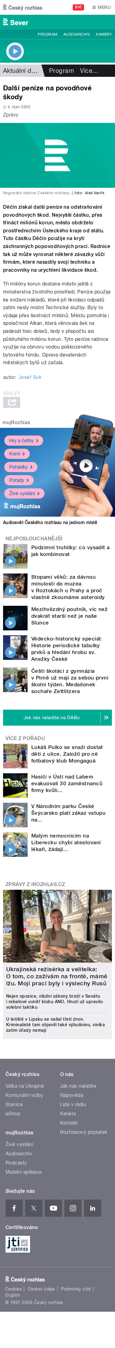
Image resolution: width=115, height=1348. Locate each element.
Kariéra (68, 1114)
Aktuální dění (21, 70)
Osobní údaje (41, 1289)
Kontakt (69, 1123)
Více (89, 70)
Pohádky (18, 467)
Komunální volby (24, 1095)
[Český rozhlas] (22, 7)
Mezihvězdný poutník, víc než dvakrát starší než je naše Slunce (69, 616)
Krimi (14, 454)
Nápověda (71, 1095)
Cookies (13, 1289)
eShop (13, 1114)
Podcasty (16, 1163)
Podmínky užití (76, 1289)
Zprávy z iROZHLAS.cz (35, 884)
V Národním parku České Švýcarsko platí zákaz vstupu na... (68, 813)
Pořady (16, 480)
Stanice (14, 1104)
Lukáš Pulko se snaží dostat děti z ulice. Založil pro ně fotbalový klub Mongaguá (67, 754)
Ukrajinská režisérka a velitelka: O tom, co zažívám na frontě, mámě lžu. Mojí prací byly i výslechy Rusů (57, 976)
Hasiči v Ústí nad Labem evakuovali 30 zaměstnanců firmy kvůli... (66, 783)
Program (47, 34)
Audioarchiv (76, 34)
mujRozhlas (16, 422)
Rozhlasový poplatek (83, 1132)
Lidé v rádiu (73, 1104)
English (12, 1295)
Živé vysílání (22, 493)
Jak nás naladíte (78, 1086)
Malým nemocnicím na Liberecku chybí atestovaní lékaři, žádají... (66, 842)
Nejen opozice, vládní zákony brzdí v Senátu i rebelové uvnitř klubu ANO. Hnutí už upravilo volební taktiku (54, 1002)
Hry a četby (21, 440)
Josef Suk (30, 377)
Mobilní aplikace (24, 1172)
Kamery (104, 34)
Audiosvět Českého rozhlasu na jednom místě (50, 522)
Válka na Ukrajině (25, 1086)
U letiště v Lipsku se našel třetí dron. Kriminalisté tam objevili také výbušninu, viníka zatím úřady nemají (55, 1025)
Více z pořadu (25, 738)
